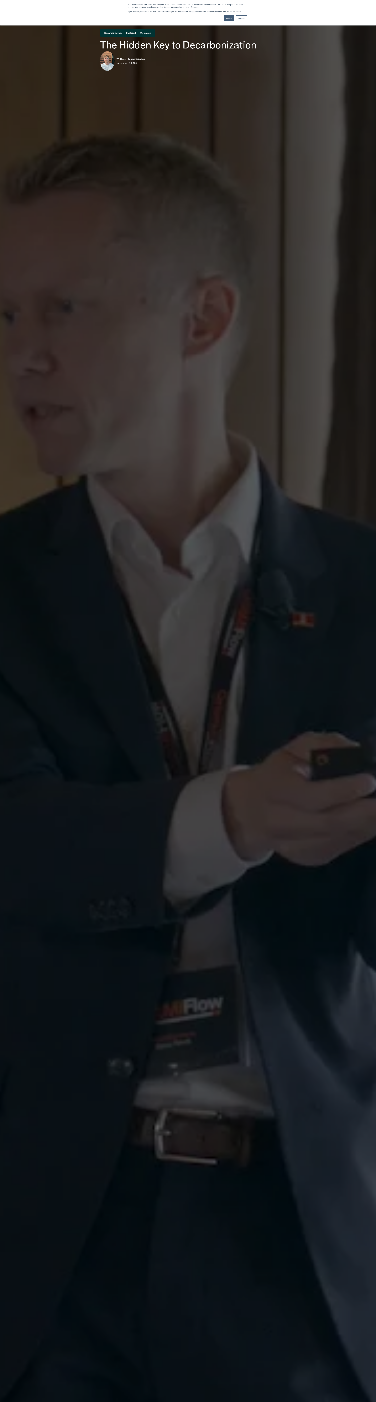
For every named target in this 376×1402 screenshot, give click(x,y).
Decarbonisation (113, 33)
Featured (131, 33)
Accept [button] (229, 18)
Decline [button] (241, 18)
